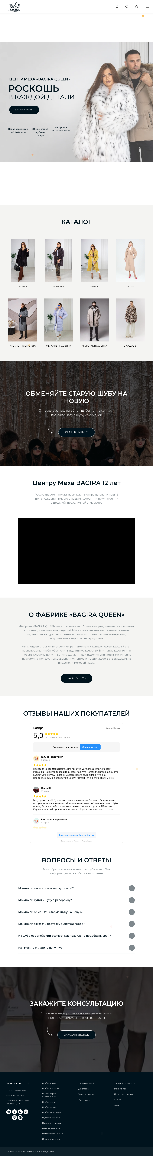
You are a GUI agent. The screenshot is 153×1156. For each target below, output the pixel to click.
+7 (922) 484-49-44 (16, 1090)
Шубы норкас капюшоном (49, 1095)
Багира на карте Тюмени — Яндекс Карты (76, 841)
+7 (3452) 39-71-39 (15, 1095)
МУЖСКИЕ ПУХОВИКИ (94, 345)
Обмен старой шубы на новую (40, 132)
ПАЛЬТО (130, 286)
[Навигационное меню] (147, 7)
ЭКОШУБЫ (130, 345)
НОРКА (23, 286)
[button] (117, 6)
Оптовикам (84, 1100)
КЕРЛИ (94, 286)
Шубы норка (49, 1083)
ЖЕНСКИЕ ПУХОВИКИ (58, 345)
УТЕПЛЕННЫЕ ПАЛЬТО (23, 345)
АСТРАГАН (58, 286)
